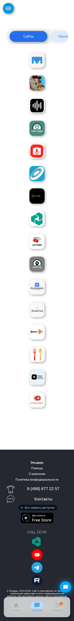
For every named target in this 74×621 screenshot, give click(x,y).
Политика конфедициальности (37, 479)
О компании (37, 474)
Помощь (37, 468)
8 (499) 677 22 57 (43, 488)
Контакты (43, 499)
